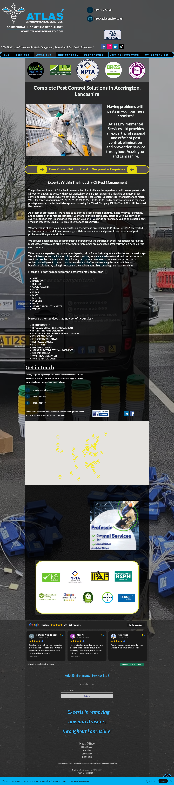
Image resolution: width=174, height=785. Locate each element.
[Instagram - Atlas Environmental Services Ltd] (109, 46)
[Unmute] (97, 547)
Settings (152, 781)
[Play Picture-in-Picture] (131, 547)
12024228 (97, 770)
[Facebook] (132, 413)
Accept (163, 781)
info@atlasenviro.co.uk (108, 18)
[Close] (170, 781)
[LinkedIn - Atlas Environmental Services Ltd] (115, 46)
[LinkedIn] (126, 413)
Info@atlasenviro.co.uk (43, 390)
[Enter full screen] (135, 547)
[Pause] (93, 547)
